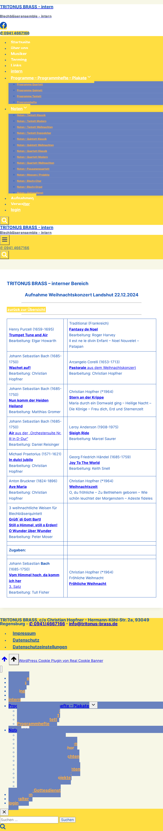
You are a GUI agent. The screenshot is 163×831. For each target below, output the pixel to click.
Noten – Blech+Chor (29, 180)
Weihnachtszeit (83, 487)
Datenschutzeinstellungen (40, 646)
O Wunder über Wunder (30, 531)
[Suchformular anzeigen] (4, 221)
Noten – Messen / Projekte (33, 174)
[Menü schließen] (1, 669)
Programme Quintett (29, 90)
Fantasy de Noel (83, 329)
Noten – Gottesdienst (30, 192)
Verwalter (20, 204)
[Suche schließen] (4, 812)
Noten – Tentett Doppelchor (34, 133)
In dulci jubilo (21, 460)
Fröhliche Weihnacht (87, 584)
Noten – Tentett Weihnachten (35, 127)
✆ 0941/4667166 (47, 623)
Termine (19, 59)
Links (16, 65)
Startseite (20, 42)
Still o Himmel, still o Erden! (33, 525)
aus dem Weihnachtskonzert (102, 368)
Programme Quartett (30, 84)
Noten (14, 730)
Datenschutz (26, 640)
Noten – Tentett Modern (31, 121)
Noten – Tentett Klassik (31, 115)
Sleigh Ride (79, 433)
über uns (19, 48)
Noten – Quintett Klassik (32, 138)
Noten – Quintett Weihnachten (35, 145)
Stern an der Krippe (86, 397)
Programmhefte (27, 102)
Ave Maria (18, 487)
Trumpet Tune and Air (28, 335)
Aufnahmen (22, 198)
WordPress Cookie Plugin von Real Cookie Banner (61, 661)
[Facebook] (3, 27)
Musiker (19, 54)
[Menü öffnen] (5, 240)
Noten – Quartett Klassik (32, 151)
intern (16, 71)
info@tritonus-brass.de (93, 623)
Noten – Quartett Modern (32, 156)
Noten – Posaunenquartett (33, 168)
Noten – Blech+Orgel (29, 186)
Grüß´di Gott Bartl (25, 519)
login (16, 209)
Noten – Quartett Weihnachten (35, 162)
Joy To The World (84, 463)
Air (12, 433)
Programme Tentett (29, 96)
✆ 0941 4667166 (15, 33)
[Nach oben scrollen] (4, 660)
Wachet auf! (20, 368)
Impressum (24, 633)
